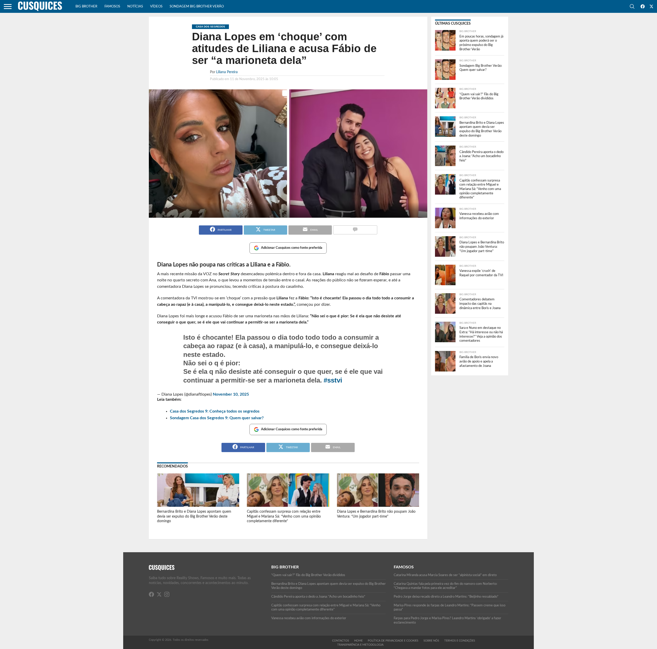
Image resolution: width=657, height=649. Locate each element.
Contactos (340, 640)
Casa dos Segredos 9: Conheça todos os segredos (214, 411)
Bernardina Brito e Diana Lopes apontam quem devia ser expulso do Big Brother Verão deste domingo (194, 516)
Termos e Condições (459, 640)
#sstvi (333, 380)
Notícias (135, 6)
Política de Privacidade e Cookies (393, 640)
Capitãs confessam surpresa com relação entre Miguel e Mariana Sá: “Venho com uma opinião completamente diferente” (284, 516)
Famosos (112, 6)
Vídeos (156, 6)
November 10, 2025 (231, 394)
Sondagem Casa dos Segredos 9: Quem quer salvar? (217, 418)
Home (358, 640)
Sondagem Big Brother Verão (197, 6)
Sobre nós (431, 640)
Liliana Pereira (227, 72)
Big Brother (86, 6)
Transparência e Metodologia (360, 644)
